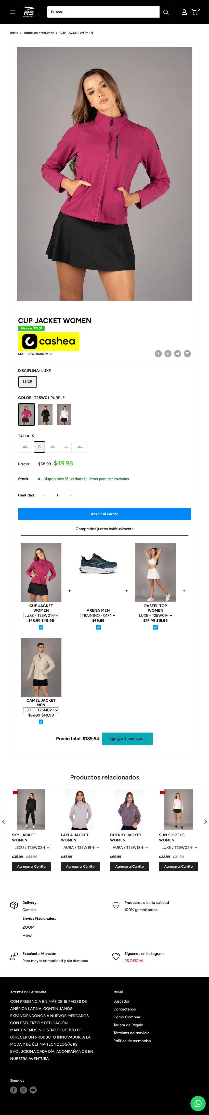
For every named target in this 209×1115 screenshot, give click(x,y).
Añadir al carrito (105, 514)
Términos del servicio (131, 1033)
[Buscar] (166, 12)
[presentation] (3, 821)
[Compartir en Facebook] (158, 353)
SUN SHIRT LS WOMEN (172, 837)
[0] (194, 12)
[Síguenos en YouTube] (33, 1090)
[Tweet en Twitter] (177, 353)
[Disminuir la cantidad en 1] (43, 495)
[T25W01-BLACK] (45, 414)
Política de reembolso (132, 1041)
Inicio (14, 33)
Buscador (121, 1001)
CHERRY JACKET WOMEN (125, 837)
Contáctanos (124, 1009)
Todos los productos (38, 33)
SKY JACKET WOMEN (23, 837)
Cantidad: (26, 495)
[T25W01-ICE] (64, 414)
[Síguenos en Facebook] (13, 1090)
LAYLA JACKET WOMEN (75, 837)
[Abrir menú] (12, 12)
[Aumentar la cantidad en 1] (71, 495)
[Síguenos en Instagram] (23, 1090)
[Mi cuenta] (184, 12)
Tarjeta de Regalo (128, 1025)
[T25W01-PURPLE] (26, 414)
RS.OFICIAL (134, 960)
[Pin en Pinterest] (168, 353)
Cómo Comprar (126, 1017)
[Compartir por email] (187, 353)
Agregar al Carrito (31, 866)
